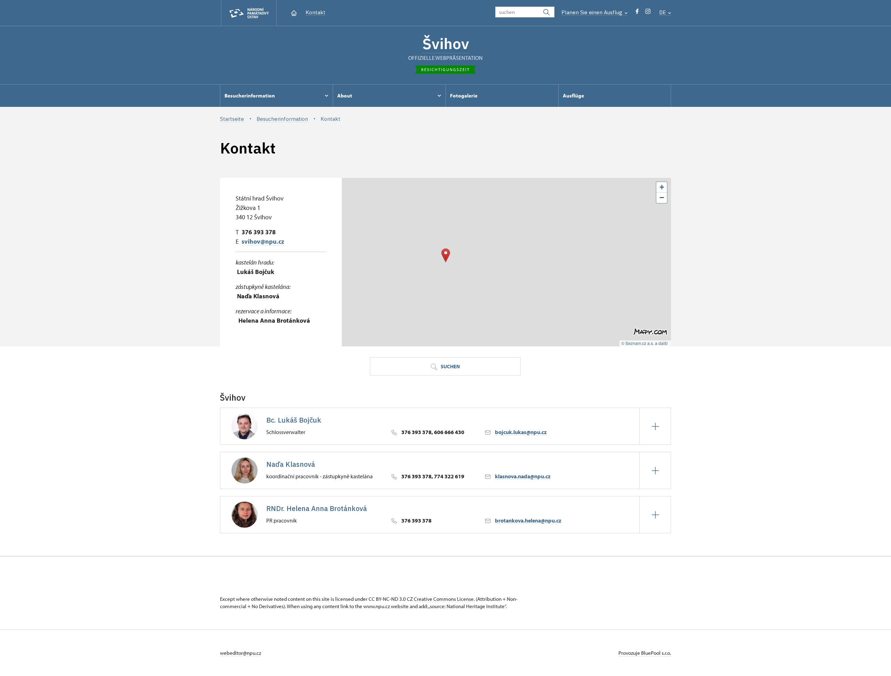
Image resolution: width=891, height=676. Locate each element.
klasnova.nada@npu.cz (523, 476)
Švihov (445, 43)
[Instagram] (647, 13)
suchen (450, 366)
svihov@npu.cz (263, 241)
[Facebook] (637, 13)
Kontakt (315, 12)
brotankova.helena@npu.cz (528, 520)
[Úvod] (294, 12)
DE (663, 12)
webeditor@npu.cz (240, 653)
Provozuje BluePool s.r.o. (644, 653)
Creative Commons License (444, 599)
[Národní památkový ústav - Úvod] (249, 13)
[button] (445, 255)
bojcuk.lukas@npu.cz (521, 432)
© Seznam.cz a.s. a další (644, 343)
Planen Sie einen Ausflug (592, 12)
